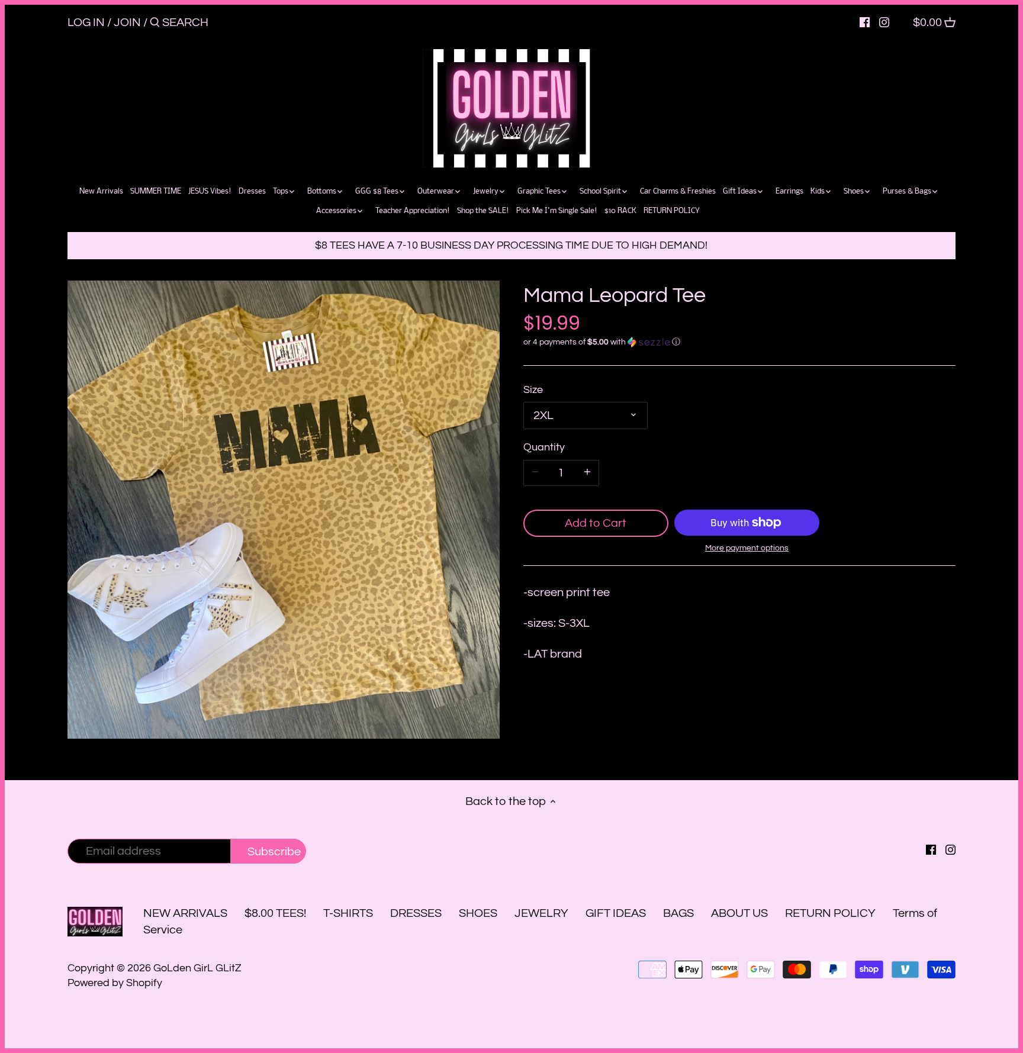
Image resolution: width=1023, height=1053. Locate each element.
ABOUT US (739, 913)
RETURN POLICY (830, 913)
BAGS (678, 913)
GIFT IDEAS (616, 913)
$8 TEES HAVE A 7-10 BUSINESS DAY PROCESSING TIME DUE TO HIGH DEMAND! (511, 245)
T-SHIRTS (348, 913)
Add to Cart (595, 523)
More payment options (747, 548)
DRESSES (416, 913)
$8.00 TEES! (276, 913)
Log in (86, 22)
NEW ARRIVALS (185, 913)
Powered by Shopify (114, 982)
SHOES (478, 913)
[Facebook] (865, 22)
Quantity (544, 447)
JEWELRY (541, 913)
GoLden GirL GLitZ (197, 968)
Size (533, 389)
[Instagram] (884, 22)
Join (127, 22)
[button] (739, 342)
